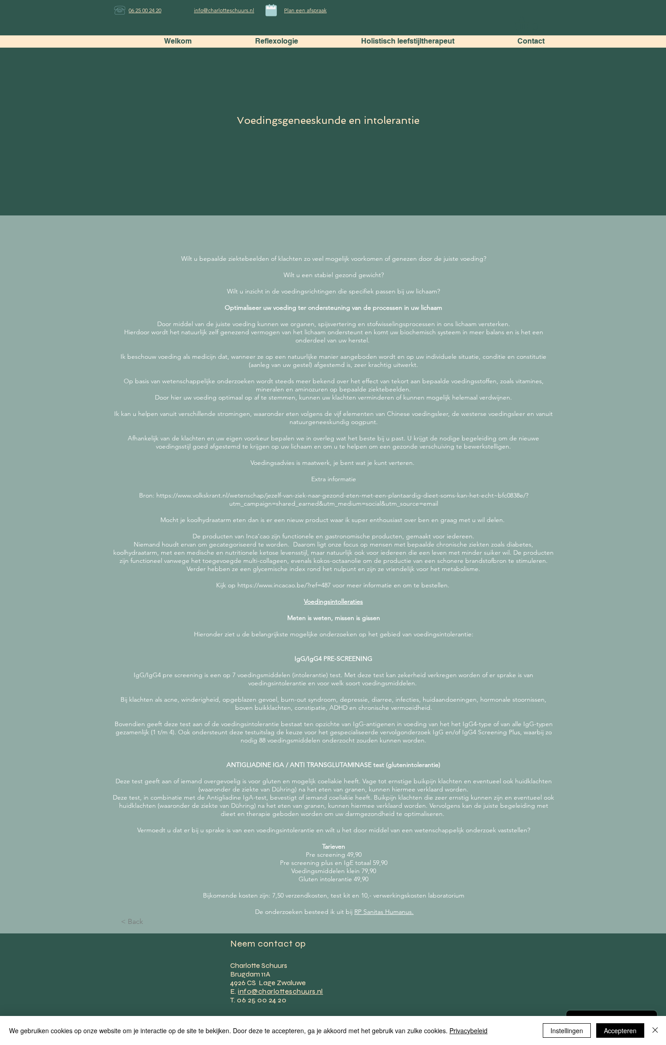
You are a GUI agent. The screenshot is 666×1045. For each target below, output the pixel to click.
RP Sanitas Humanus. (384, 912)
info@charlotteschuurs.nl (280, 991)
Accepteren (620, 1030)
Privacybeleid (468, 1030)
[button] (530, 23)
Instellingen (566, 1030)
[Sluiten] (655, 1030)
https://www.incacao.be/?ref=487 (284, 585)
